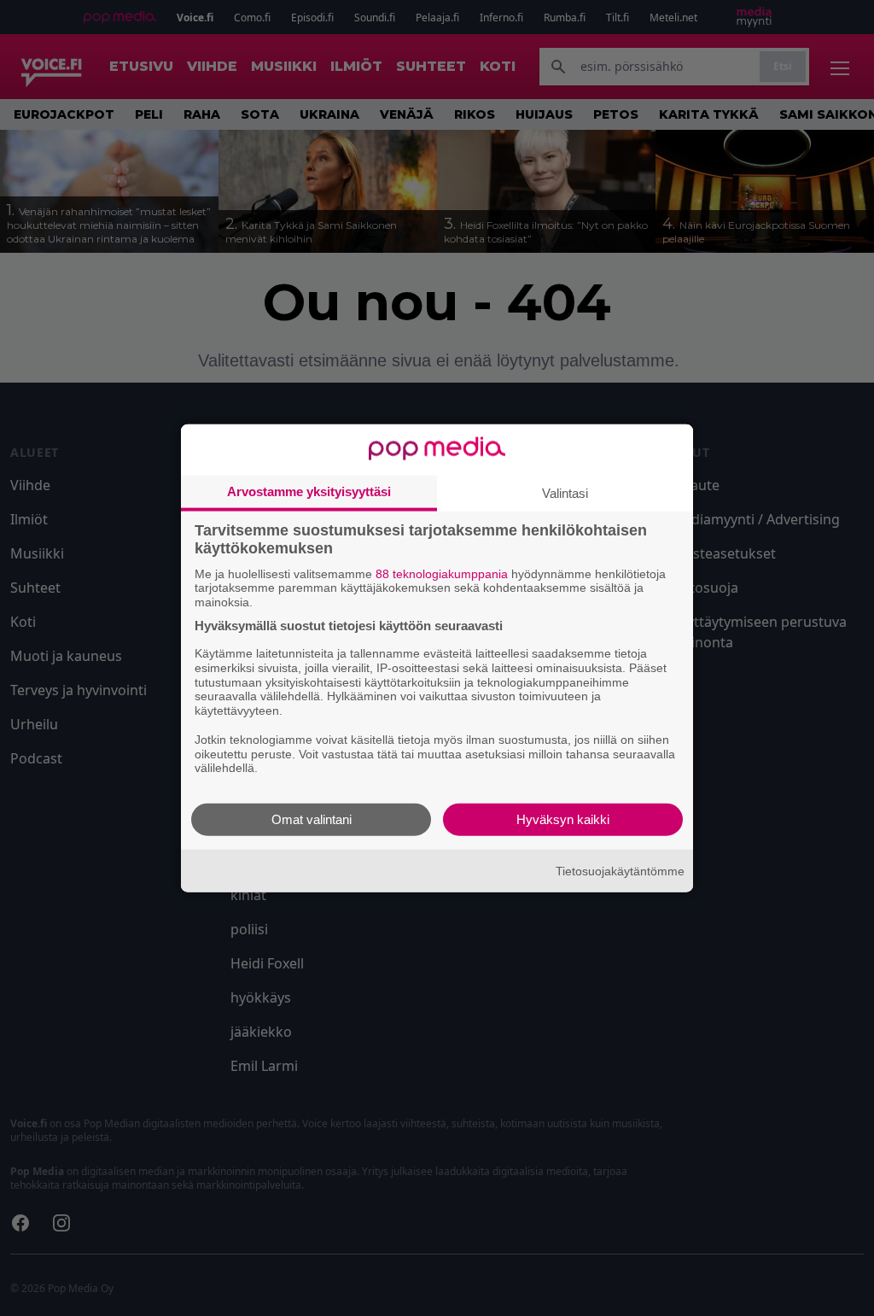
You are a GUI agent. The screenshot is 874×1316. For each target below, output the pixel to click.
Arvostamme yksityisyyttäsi (309, 490)
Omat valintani (311, 819)
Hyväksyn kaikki (562, 819)
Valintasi (565, 492)
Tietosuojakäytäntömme (620, 870)
